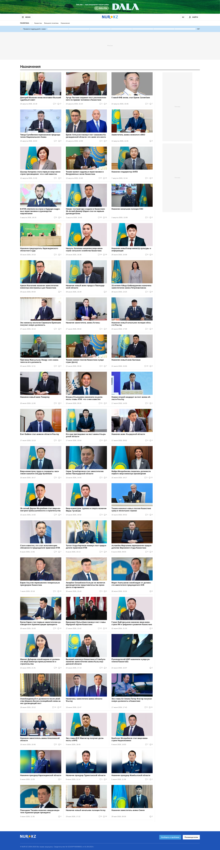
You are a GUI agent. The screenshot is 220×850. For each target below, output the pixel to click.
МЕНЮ (27, 17)
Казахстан (38, 23)
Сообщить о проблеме (170, 837)
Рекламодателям (191, 837)
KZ (183, 17)
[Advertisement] (110, 45)
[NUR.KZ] (110, 17)
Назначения (65, 23)
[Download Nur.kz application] (110, 7)
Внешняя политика (51, 23)
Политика (24, 23)
